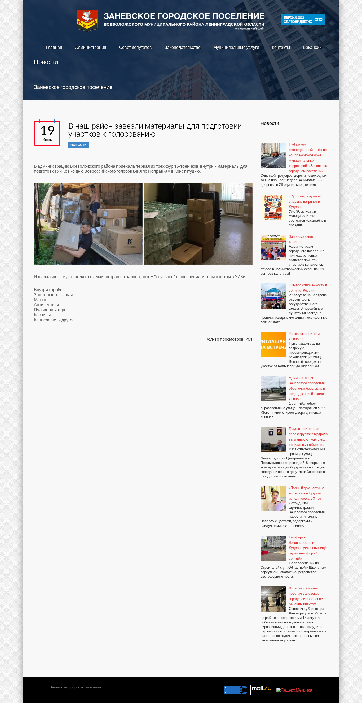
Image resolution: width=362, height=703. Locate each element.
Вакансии (312, 47)
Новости (78, 145)
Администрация (90, 47)
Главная (54, 47)
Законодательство (183, 47)
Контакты (281, 47)
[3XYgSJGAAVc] (198, 224)
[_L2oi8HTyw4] (88, 224)
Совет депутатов (135, 47)
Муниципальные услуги (236, 47)
